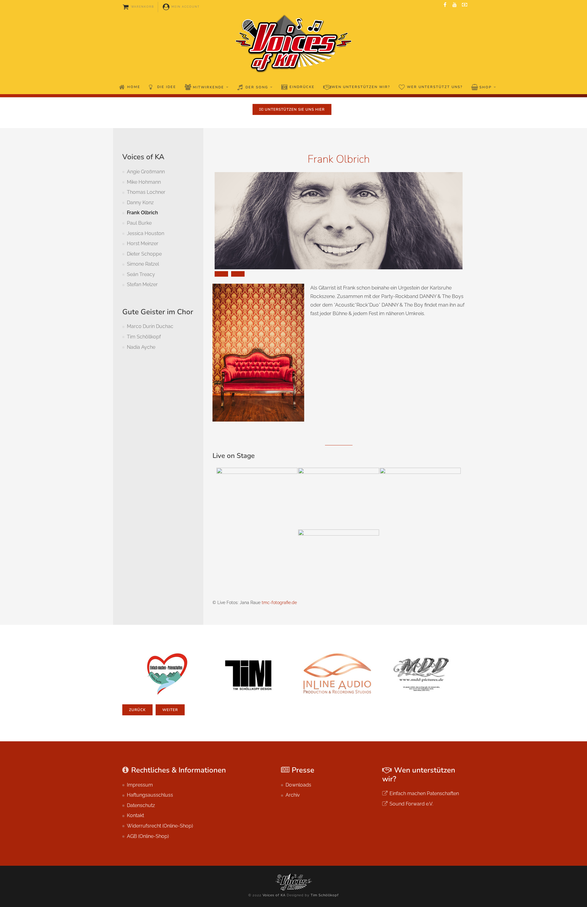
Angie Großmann (146, 172)
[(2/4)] (338, 498)
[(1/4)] (256, 498)
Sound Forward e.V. (411, 804)
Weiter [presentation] (170, 709)
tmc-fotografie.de (279, 602)
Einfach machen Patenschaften (424, 793)
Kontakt (135, 815)
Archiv (293, 795)
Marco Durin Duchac (150, 326)
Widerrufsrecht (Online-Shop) (160, 826)
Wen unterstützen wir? (360, 87)
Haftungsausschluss (150, 795)
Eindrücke (302, 87)
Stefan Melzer (142, 284)
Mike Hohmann (144, 182)
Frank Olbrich (142, 213)
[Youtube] (455, 5)
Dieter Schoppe (144, 254)
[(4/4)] (338, 560)
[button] (221, 274)
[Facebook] (445, 5)
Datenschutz (141, 805)
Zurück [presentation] (137, 709)
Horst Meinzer (142, 243)
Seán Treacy (141, 274)
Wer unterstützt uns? (435, 87)
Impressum (140, 785)
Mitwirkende (208, 87)
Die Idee (166, 87)
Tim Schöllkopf (144, 337)
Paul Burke (139, 223)
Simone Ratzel (143, 264)
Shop (485, 87)
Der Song (257, 87)
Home (133, 87)
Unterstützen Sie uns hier (294, 109)
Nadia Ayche (141, 347)
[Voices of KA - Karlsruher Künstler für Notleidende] (293, 43)
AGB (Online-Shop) (148, 836)
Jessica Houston (145, 233)
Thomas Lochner (146, 192)
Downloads (298, 785)
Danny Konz (140, 202)
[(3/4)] (420, 498)
